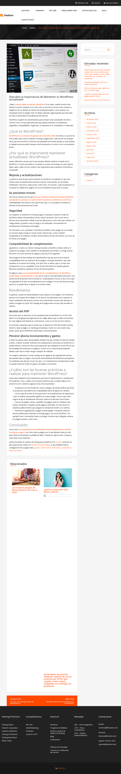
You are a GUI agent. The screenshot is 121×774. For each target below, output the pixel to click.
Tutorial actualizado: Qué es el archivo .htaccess (96, 83)
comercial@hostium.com (108, 728)
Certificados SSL (89, 10)
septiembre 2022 (93, 138)
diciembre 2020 (92, 161)
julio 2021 (90, 150)
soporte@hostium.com (107, 744)
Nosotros (54, 725)
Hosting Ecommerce (9, 734)
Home (24, 28)
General (33, 28)
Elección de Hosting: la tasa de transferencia (22, 702)
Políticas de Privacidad (58, 747)
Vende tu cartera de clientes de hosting (57, 732)
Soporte (97, 3)
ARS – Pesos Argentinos (83, 725)
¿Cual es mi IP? (31, 734)
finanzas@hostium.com (108, 736)
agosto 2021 (91, 146)
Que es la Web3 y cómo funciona (97, 100)
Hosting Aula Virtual (9, 737)
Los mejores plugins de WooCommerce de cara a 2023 (24, 490)
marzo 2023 (91, 123)
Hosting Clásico (8, 725)
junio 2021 (91, 153)
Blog (104, 10)
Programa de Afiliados (58, 728)
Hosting (25, 10)
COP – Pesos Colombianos (79, 729)
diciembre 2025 (92, 119)
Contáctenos (27, 20)
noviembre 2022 (93, 131)
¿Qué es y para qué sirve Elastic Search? (56, 490)
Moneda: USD (83, 3)
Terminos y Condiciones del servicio (59, 751)
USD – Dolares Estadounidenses (80, 734)
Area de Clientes (112, 3)
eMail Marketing (69, 10)
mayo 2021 (91, 157)
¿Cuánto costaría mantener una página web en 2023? (96, 95)
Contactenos (55, 739)
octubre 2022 (92, 134)
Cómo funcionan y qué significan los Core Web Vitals (96, 89)
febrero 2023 (92, 127)
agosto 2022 (91, 142)
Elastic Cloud (6, 741)
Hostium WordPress (9, 731)
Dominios (40, 10)
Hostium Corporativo (10, 728)
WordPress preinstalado (41, 445)
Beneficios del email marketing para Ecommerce (60, 702)
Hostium (59, 442)
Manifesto (62, 768)
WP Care (52, 10)
